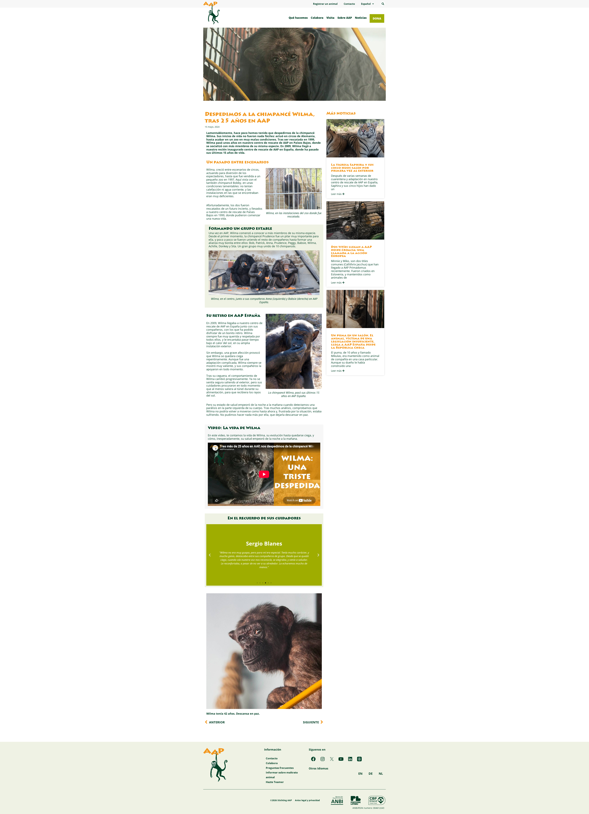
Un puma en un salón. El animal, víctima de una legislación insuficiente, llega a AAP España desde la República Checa (353, 341)
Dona (377, 18)
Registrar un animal (325, 4)
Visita (330, 18)
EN (360, 773)
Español (366, 4)
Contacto (349, 4)
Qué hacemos (298, 18)
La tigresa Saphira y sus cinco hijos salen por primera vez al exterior (352, 168)
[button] (383, 4)
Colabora (317, 18)
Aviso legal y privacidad (307, 800)
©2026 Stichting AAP (281, 800)
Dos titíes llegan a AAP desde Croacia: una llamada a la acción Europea (351, 252)
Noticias (361, 18)
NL (381, 773)
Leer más (336, 194)
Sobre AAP (344, 18)
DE (371, 773)
